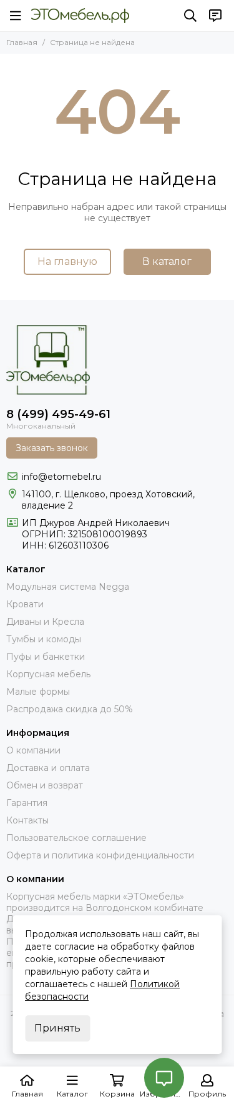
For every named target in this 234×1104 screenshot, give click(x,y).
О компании (33, 750)
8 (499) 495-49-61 (58, 414)
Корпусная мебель (48, 674)
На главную (67, 261)
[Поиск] (190, 15)
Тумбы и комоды (43, 639)
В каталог (167, 261)
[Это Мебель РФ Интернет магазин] (80, 15)
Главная (21, 42)
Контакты (27, 820)
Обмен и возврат (44, 785)
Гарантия (26, 802)
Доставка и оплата (48, 767)
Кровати (25, 604)
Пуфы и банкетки (45, 656)
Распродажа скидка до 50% (69, 709)
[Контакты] (215, 15)
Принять (57, 1028)
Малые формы (38, 691)
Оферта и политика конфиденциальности (100, 855)
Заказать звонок (52, 448)
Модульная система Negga (67, 586)
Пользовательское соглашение (76, 837)
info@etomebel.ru (61, 476)
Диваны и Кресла (45, 621)
